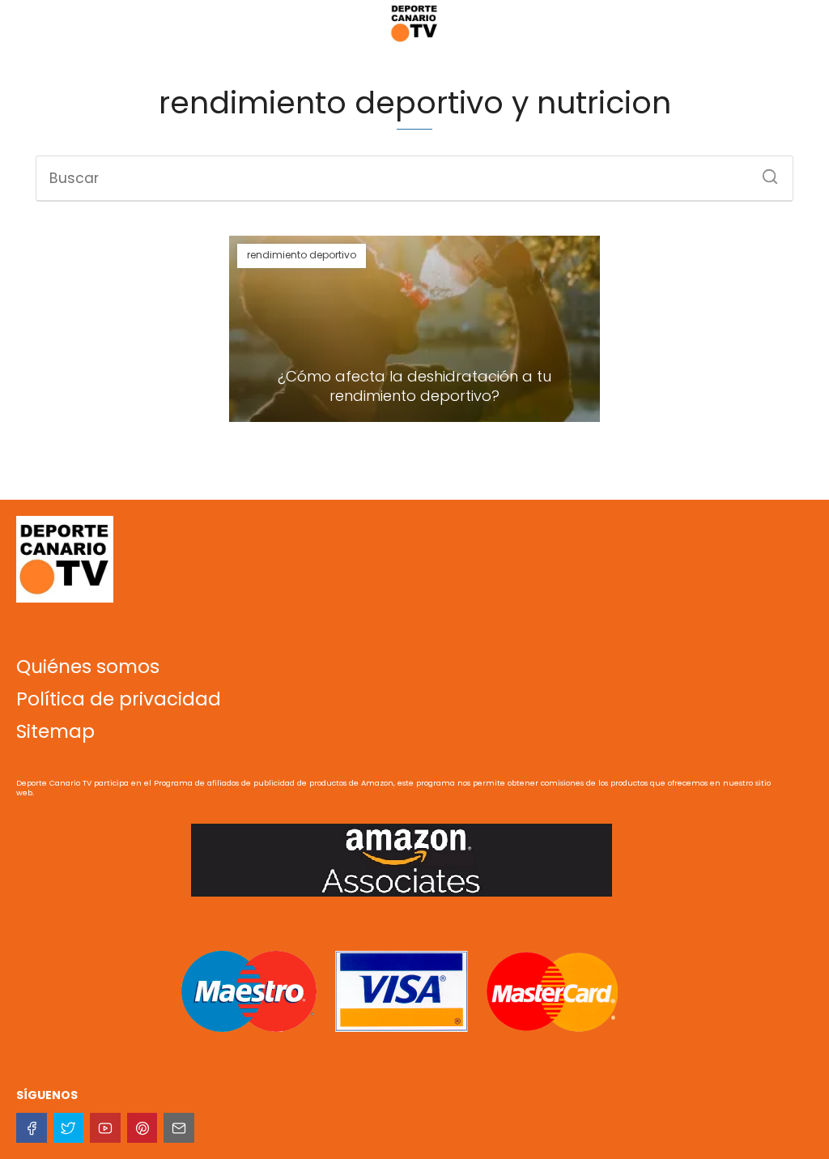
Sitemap (55, 731)
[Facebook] (31, 1128)
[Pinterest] (142, 1128)
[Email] (179, 1128)
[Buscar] (764, 172)
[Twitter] (68, 1128)
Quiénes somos (87, 667)
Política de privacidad (118, 699)
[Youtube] (105, 1128)
